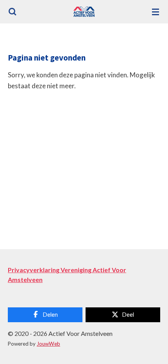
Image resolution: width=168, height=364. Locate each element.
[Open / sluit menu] (155, 12)
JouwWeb (48, 344)
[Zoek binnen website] (12, 12)
